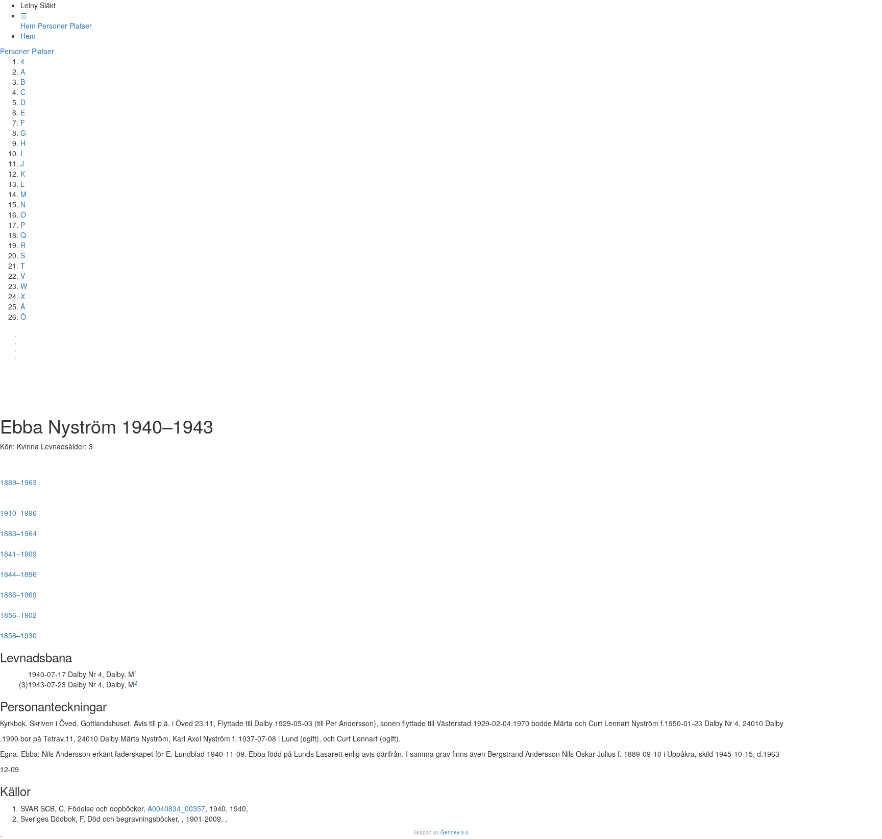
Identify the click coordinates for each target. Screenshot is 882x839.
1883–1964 (23, 529)
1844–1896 (21, 570)
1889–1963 (21, 478)
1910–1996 (20, 508)
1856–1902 (18, 611)
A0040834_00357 (176, 808)
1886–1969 (19, 590)
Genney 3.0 (454, 832)
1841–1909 (18, 549)
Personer (52, 25)
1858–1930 (23, 631)
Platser (80, 25)
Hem (28, 25)
